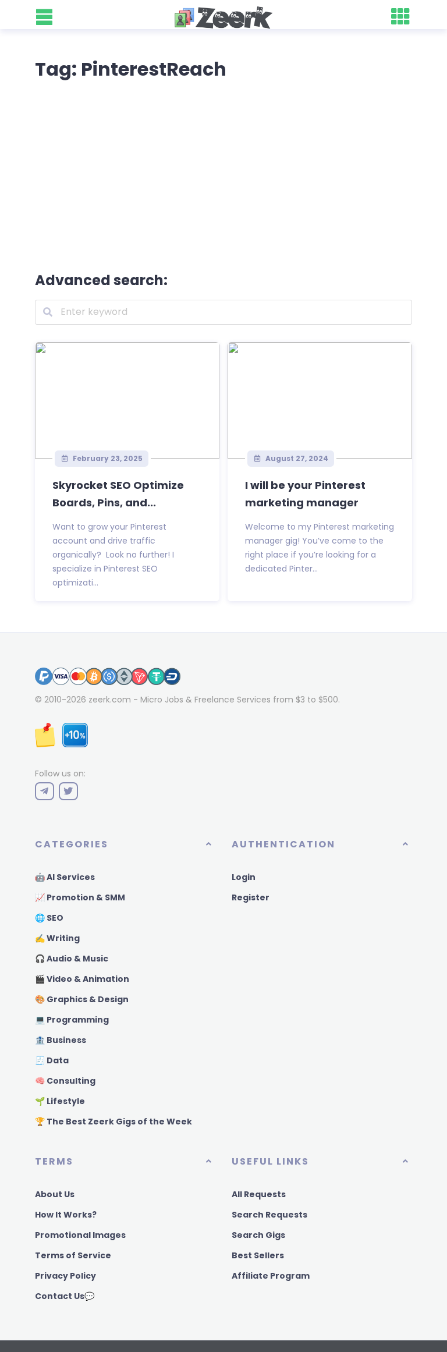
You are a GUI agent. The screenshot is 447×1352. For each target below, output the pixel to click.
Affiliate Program (271, 1276)
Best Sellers (258, 1255)
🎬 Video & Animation (82, 979)
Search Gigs (258, 1235)
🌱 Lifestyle (60, 1101)
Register (250, 897)
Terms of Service (73, 1255)
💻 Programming (72, 1019)
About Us (54, 1194)
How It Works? (66, 1214)
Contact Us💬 (64, 1296)
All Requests (259, 1194)
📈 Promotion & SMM (80, 897)
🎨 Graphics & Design (82, 999)
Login (244, 877)
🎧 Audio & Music (71, 958)
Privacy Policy (65, 1276)
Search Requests (269, 1214)
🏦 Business (60, 1040)
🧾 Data (52, 1060)
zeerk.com (109, 699)
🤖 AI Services (65, 877)
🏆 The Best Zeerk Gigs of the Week (113, 1121)
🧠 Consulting (65, 1081)
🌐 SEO (49, 918)
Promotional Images (80, 1235)
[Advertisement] (223, 173)
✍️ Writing (57, 938)
